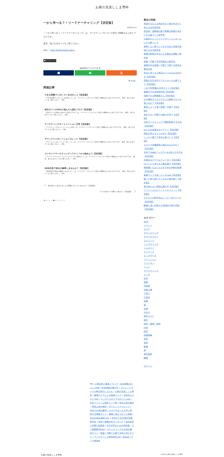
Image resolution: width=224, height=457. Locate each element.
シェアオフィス (151, 244)
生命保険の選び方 (110, 388)
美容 (146, 339)
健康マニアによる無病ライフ (107, 395)
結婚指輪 (148, 335)
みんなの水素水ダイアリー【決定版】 (161, 130)
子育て (147, 293)
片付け (147, 312)
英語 (146, 343)
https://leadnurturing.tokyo (62, 50)
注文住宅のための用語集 (118, 425)
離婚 (146, 358)
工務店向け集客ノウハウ (106, 384)
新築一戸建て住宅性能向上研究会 (159, 61)
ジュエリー (149, 248)
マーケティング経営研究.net (107, 437)
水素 (146, 309)
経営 (146, 331)
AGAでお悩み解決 (98, 410)
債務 (146, 282)
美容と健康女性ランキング (110, 422)
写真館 (147, 286)
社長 (146, 328)
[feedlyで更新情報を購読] (90, 73)
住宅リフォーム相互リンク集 (103, 403)
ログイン (148, 366)
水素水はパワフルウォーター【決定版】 (163, 160)
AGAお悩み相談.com (99, 418)
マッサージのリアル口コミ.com (115, 399)
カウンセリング (151, 233)
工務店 (147, 297)
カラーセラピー (151, 237)
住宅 (146, 278)
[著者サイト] (58, 73)
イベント (148, 225)
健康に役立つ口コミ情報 (120, 414)
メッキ (147, 274)
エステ (147, 229)
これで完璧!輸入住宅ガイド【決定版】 (162, 88)
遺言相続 (148, 354)
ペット (147, 267)
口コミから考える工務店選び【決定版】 (163, 164)
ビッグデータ (150, 256)
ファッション (150, 259)
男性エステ (149, 316)
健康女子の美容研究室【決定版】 (159, 92)
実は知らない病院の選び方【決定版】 (161, 186)
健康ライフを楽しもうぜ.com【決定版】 (163, 175)
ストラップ (149, 252)
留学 (146, 320)
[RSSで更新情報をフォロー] (121, 73)
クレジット (149, 240)
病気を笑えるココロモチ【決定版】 (160, 133)
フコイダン (149, 263)
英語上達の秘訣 (126, 403)
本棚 (146, 301)
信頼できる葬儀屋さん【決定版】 (159, 96)
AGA (146, 222)
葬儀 (146, 346)
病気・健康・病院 (152, 324)
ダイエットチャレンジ (119, 406)
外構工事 (148, 290)
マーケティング (51, 60)
